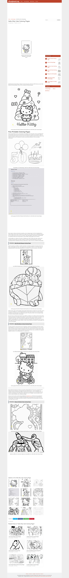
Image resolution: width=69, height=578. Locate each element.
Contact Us (30, 573)
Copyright (34, 573)
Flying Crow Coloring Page (52, 73)
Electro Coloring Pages (51, 62)
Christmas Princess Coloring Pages (33, 536)
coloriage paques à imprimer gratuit (40, 576)
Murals (36, 1)
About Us (41, 573)
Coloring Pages (26, 1)
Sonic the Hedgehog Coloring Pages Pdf (33, 550)
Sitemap (27, 573)
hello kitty (11, 521)
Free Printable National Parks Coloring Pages (16, 564)
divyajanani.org (13, 1)
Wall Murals (32, 1)
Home (21, 1)
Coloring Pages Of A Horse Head (14, 550)
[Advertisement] (34, 11)
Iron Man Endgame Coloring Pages (33, 564)
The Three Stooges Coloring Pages (15, 536)
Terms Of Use (38, 573)
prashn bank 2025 (48, 576)
